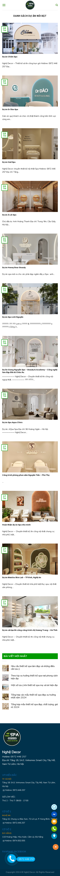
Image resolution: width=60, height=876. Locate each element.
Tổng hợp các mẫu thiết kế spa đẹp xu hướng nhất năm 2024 (33, 696)
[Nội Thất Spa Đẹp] (30, 5)
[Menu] (4, 5)
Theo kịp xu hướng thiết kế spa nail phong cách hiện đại (34, 677)
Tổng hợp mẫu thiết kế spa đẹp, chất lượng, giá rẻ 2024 (34, 706)
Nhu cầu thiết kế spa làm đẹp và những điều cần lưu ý (33, 667)
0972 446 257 (26, 859)
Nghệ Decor (29, 872)
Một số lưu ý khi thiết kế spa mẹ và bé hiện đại (34, 685)
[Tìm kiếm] (57, 5)
